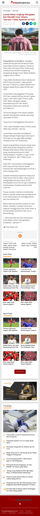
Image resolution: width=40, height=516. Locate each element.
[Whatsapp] (34, 23)
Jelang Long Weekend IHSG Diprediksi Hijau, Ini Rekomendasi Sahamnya (19, 472)
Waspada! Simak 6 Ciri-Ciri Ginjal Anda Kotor (19, 441)
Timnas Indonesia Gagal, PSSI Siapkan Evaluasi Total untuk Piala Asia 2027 (10, 270)
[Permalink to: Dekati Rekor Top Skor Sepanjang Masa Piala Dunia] (11, 279)
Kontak (4, 513)
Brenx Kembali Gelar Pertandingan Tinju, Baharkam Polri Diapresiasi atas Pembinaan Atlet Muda (28, 287)
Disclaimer (12, 513)
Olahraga (6, 24)
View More (20, 372)
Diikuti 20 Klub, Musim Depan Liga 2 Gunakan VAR (29, 244)
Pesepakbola (8, 61)
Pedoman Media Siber (25, 513)
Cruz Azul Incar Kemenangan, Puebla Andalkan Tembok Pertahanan (28, 270)
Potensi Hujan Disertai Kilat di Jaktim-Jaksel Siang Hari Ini (19, 478)
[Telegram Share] (31, 23)
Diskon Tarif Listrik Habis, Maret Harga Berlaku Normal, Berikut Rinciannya (10, 245)
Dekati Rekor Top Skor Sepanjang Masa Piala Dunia (11, 287)
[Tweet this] (27, 23)
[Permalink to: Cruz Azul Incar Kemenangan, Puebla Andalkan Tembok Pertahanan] (29, 263)
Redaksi (28, 511)
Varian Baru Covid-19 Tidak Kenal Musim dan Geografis (20, 436)
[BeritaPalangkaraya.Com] (20, 2)
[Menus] (3, 2)
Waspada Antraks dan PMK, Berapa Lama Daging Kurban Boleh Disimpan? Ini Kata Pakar (21, 484)
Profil (21, 511)
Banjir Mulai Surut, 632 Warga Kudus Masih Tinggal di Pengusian (21, 454)
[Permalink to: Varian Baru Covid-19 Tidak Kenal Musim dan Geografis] (20, 421)
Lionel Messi (19, 61)
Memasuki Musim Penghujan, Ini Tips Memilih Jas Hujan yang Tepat (19, 466)
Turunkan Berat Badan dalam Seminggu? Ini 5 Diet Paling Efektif (21, 490)
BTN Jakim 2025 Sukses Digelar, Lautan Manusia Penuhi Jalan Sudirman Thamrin (9, 303)
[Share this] (23, 23)
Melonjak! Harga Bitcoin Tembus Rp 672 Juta (20, 448)
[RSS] (20, 236)
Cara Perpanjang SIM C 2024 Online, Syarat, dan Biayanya (19, 459)
